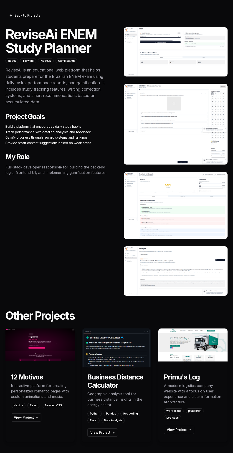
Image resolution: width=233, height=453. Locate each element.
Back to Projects (27, 15)
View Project (24, 417)
